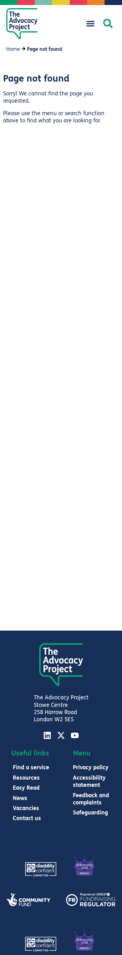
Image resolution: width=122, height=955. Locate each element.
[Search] (108, 23)
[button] (90, 23)
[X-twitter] (61, 735)
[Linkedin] (47, 735)
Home (13, 49)
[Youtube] (74, 735)
